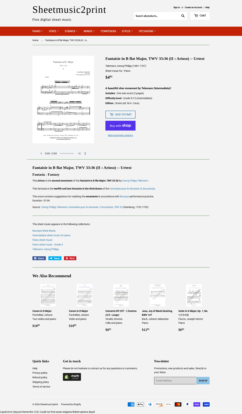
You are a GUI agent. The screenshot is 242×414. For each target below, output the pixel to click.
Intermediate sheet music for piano (51, 235)
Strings (70, 31)
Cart (202, 15)
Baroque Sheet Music (44, 230)
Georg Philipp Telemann (135, 180)
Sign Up (203, 380)
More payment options (120, 135)
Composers (108, 31)
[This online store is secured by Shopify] (72, 379)
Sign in (176, 7)
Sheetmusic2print (49, 404)
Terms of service (41, 386)
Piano (36, 31)
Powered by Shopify (71, 404)
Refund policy (39, 377)
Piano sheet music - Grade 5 (47, 244)
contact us (96, 368)
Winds (88, 31)
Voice (53, 31)
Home (35, 40)
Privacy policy (39, 372)
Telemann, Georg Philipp (45, 249)
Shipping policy (40, 382)
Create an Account (193, 7)
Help (207, 7)
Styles (126, 31)
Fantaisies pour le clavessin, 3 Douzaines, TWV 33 (96, 207)
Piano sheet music (42, 240)
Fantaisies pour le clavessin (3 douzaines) (132, 188)
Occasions (146, 31)
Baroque (124, 196)
